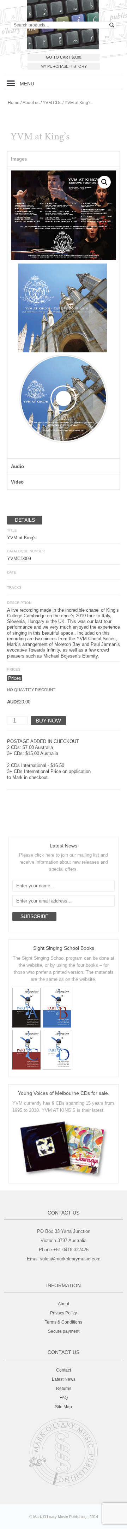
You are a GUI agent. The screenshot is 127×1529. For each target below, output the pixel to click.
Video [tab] (17, 482)
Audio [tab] (17, 466)
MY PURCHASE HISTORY (64, 66)
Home (13, 102)
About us (31, 102)
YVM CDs (52, 102)
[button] (11, 83)
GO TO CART (63, 57)
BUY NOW (48, 721)
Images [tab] (19, 159)
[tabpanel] (63, 312)
